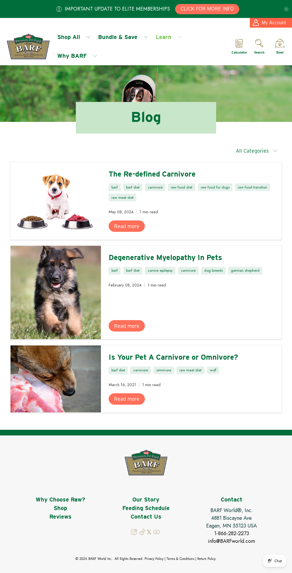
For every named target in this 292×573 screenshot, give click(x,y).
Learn (163, 37)
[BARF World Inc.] (28, 46)
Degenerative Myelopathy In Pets (165, 257)
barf (114, 187)
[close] (286, 9)
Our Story (145, 499)
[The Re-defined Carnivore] (56, 201)
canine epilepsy (160, 270)
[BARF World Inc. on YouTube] (156, 534)
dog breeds (213, 270)
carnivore (155, 187)
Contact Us (146, 516)
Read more (126, 226)
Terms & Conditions (180, 558)
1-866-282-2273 (231, 533)
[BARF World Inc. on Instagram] (134, 534)
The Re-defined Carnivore (152, 173)
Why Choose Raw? (60, 499)
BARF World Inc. (100, 558)
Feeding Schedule (146, 508)
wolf (213, 370)
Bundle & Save (117, 37)
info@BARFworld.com (231, 541)
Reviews (60, 516)
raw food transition (252, 187)
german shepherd (245, 270)
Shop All (68, 37)
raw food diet (181, 187)
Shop (60, 508)
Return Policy (206, 558)
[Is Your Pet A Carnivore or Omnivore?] (56, 378)
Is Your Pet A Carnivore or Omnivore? (173, 357)
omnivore (163, 370)
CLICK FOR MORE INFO (207, 9)
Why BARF (72, 55)
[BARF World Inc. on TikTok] (142, 534)
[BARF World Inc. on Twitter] (149, 533)
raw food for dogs (215, 187)
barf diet (132, 187)
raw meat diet (122, 197)
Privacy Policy (154, 558)
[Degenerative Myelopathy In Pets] (56, 292)
